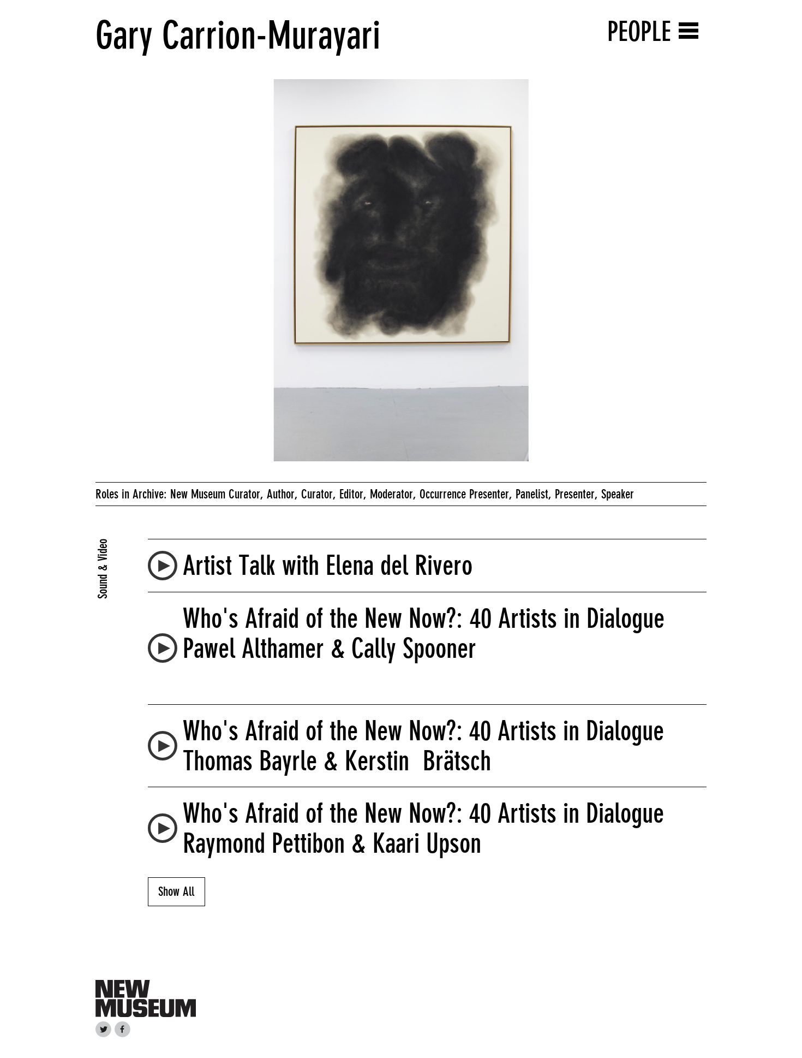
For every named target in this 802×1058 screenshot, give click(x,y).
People (639, 31)
